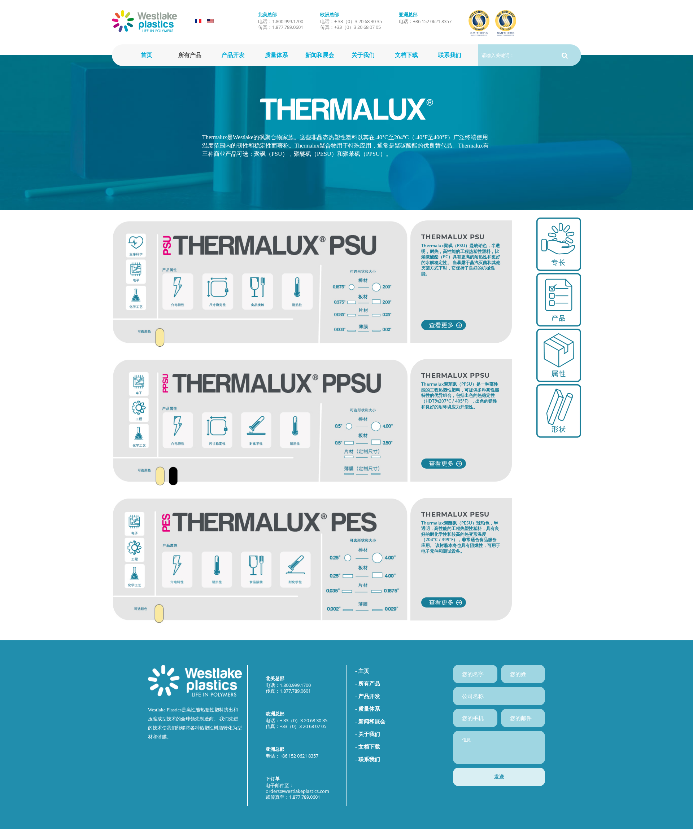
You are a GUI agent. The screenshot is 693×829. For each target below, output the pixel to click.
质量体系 (276, 55)
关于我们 (363, 55)
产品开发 (233, 55)
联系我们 (449, 55)
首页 (146, 55)
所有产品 (189, 55)
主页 (363, 671)
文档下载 (406, 55)
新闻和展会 (319, 55)
